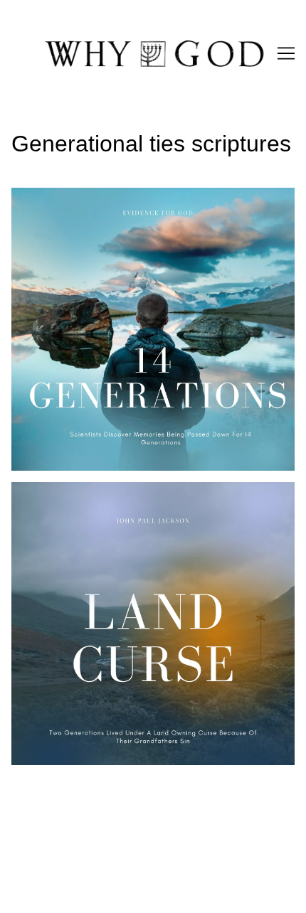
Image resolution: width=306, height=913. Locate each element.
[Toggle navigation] (286, 53)
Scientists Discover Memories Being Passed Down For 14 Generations (149, 204)
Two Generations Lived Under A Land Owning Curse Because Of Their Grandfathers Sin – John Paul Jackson (143, 507)
